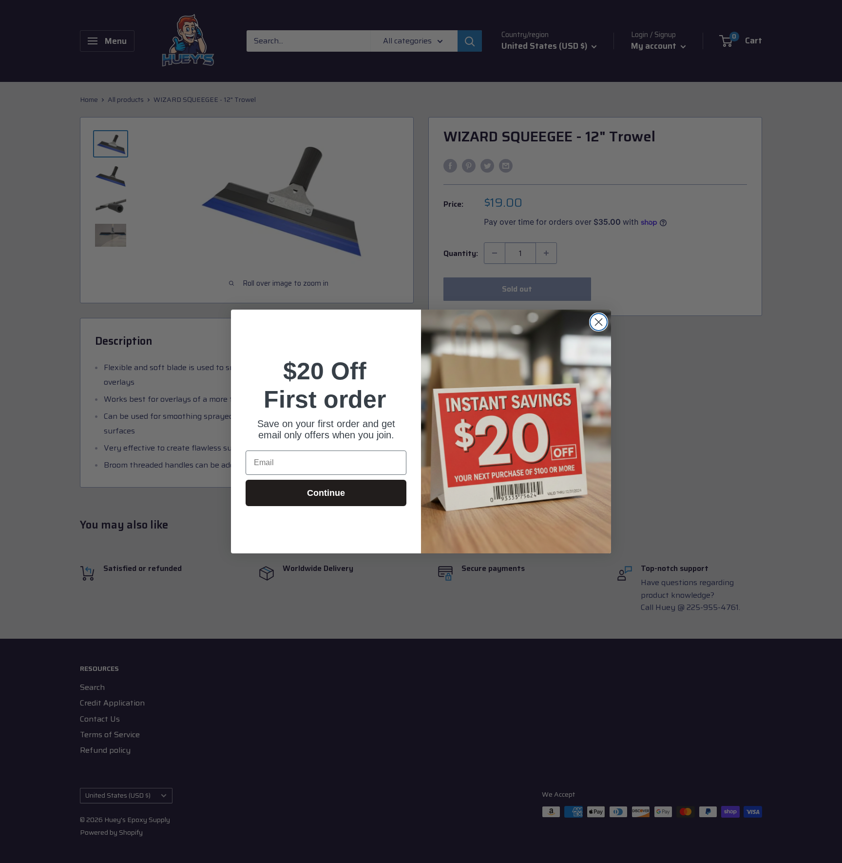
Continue (326, 493)
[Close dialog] (598, 322)
